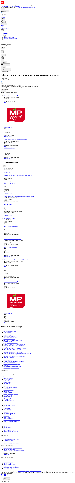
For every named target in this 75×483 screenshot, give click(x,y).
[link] (3, 22)
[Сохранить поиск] (2, 51)
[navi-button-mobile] (2, 30)
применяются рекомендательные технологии (29, 471)
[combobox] (7, 44)
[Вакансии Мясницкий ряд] (39, 115)
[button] (2, 25)
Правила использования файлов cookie (25, 7)
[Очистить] (3, 48)
